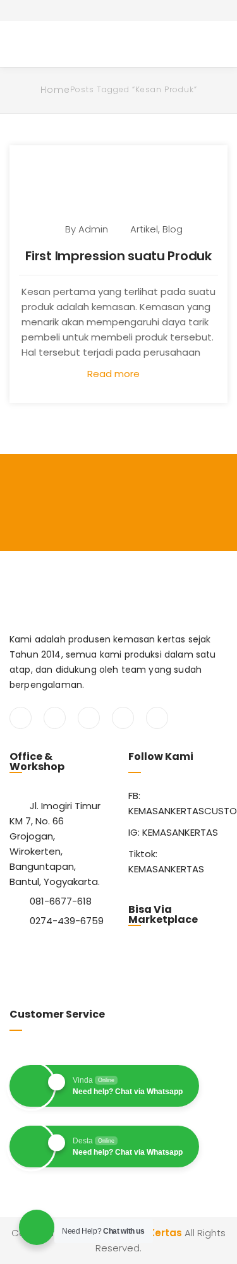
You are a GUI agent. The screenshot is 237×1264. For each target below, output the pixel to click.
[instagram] (89, 718)
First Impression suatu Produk (118, 256)
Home (55, 89)
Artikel (144, 229)
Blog (172, 229)
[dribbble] (157, 718)
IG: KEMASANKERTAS (173, 832)
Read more (114, 373)
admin (93, 229)
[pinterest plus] (123, 718)
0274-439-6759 (67, 920)
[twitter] (55, 718)
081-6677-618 (61, 901)
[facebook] (20, 718)
